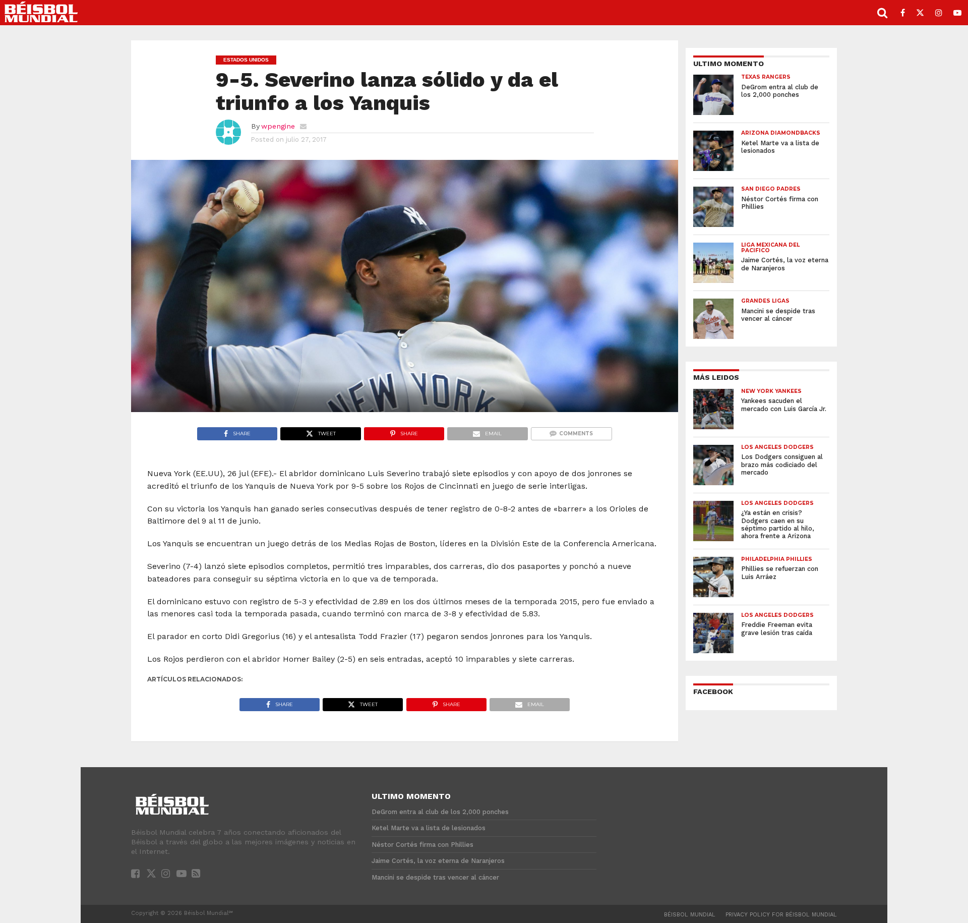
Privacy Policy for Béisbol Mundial (781, 914)
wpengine (278, 126)
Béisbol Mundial (689, 914)
